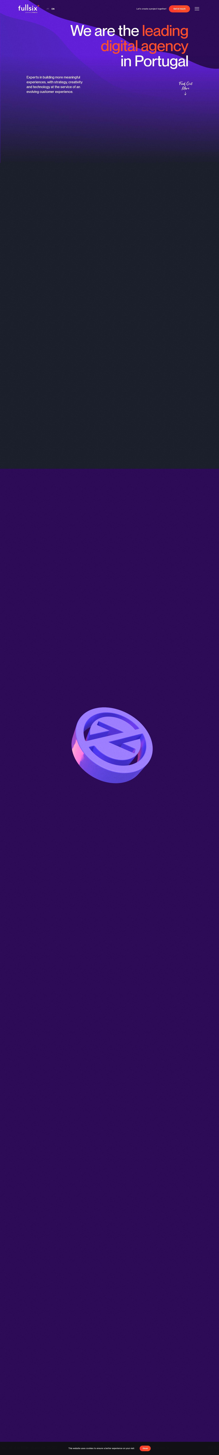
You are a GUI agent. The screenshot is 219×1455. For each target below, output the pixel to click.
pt (48, 9)
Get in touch (179, 9)
